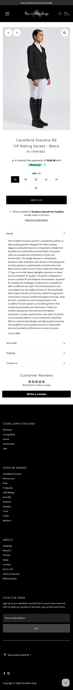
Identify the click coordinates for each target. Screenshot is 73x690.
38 (25, 179)
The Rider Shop (28, 683)
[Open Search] (59, 13)
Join (36, 628)
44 (56, 179)
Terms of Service (11, 573)
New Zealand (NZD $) (18, 654)
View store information (36, 220)
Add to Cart (36, 199)
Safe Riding (8, 492)
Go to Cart (8, 569)
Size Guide (11, 342)
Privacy (6, 555)
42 (46, 179)
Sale (5, 448)
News (5, 559)
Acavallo (7, 497)
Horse (6, 439)
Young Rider (9, 434)
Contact (7, 564)
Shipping (10, 353)
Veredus (7, 506)
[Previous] (8, 33)
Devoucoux (8, 478)
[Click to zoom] (64, 33)
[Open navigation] (11, 13)
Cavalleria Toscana (12, 473)
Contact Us (11, 363)
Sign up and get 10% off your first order (36, 2)
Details (9, 233)
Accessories (8, 443)
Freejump (8, 487)
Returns (7, 550)
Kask (5, 483)
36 (15, 179)
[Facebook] (4, 674)
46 (35, 188)
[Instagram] (8, 674)
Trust (5, 511)
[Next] (17, 33)
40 (37, 180)
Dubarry (7, 501)
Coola (6, 515)
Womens (7, 429)
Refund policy (10, 578)
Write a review (36, 394)
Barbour (7, 520)
